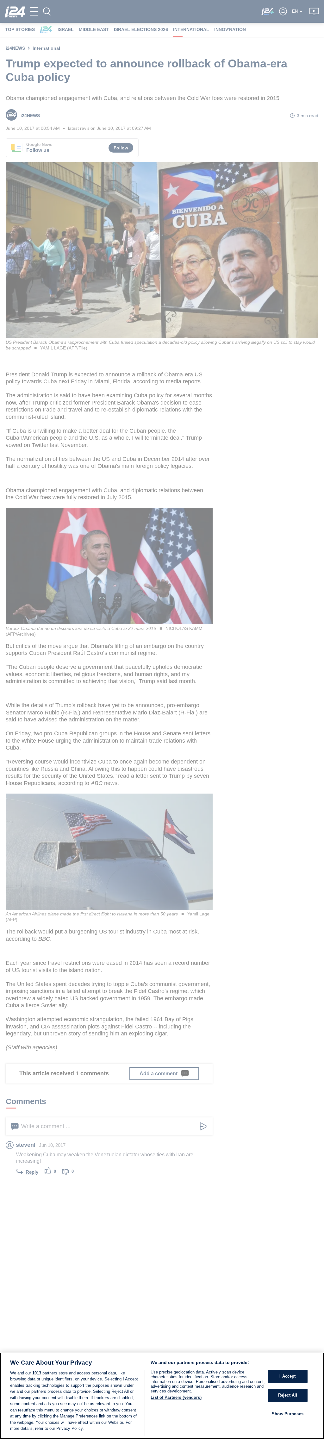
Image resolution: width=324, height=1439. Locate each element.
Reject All (287, 1395)
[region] (162, 1396)
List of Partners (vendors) (176, 1397)
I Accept (287, 1376)
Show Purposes (287, 1413)
